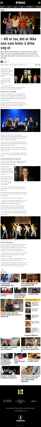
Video (22, 6)
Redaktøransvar (22, 410)
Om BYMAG (16, 410)
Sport (15, 6)
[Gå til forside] (2, 2)
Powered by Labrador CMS (20, 425)
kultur (2, 269)
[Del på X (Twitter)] (38, 65)
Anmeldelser (29, 6)
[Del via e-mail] (39, 65)
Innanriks (2, 6)
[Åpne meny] (39, 3)
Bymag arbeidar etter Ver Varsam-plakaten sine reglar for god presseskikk (20, 408)
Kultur (9, 6)
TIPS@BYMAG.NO (33, 401)
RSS (26, 410)
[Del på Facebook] (36, 65)
